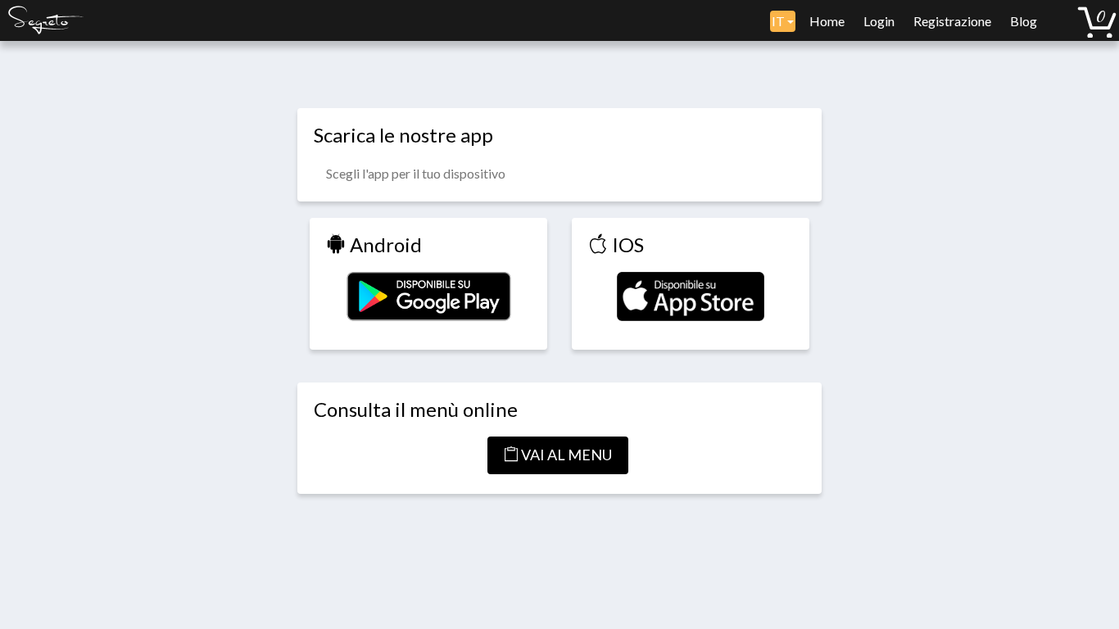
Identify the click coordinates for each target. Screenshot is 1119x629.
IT (779, 21)
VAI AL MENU (565, 455)
